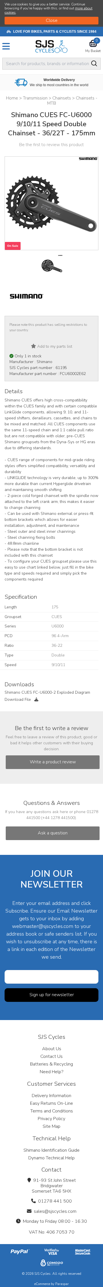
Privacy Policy (51, 1119)
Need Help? (51, 1072)
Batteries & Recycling (51, 1064)
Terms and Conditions (51, 1111)
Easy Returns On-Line (51, 1103)
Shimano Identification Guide (51, 1150)
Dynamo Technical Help (51, 1158)
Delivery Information (51, 1096)
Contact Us (51, 1056)
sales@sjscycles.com (55, 1211)
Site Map (51, 1126)
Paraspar (62, 1284)
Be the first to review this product (51, 144)
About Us (51, 1049)
